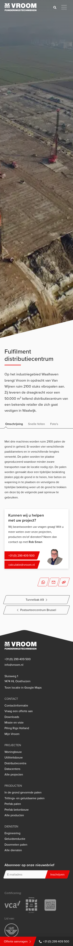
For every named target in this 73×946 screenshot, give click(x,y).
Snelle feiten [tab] (36, 424)
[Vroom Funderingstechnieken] (20, 7)
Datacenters (12, 769)
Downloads (11, 717)
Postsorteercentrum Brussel (38, 610)
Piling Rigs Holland (16, 728)
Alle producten (14, 815)
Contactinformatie (16, 705)
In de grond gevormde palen (23, 792)
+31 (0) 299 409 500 (56, 941)
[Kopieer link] (64, 582)
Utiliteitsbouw (13, 757)
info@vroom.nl (13, 665)
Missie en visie (14, 722)
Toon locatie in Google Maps (23, 687)
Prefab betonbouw (16, 810)
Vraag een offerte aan (18, 711)
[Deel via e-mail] (54, 582)
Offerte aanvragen (16, 941)
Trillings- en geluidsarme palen (24, 798)
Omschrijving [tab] (14, 424)
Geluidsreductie (14, 839)
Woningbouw (13, 752)
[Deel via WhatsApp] (43, 582)
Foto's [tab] (54, 424)
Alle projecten (13, 774)
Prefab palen (12, 804)
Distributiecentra (15, 763)
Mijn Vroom (11, 734)
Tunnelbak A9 (35, 600)
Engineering (12, 833)
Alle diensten (13, 850)
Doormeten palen (15, 845)
